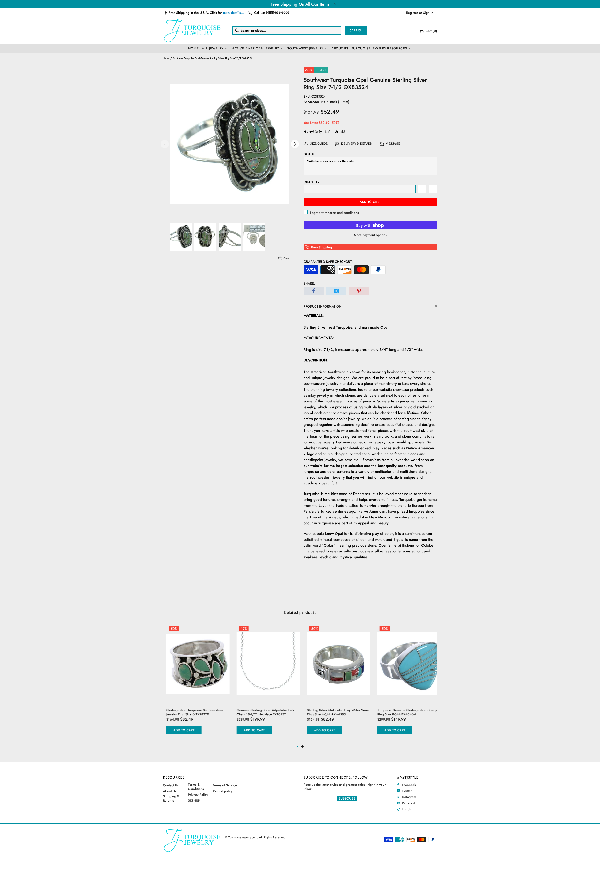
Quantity (311, 182)
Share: (309, 283)
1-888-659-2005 (277, 13)
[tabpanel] (335, 683)
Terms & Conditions (196, 786)
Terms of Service (225, 785)
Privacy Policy (198, 794)
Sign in (428, 13)
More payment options (370, 235)
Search (356, 30)
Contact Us (171, 785)
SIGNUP (194, 800)
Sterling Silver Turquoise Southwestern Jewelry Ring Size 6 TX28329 (191, 712)
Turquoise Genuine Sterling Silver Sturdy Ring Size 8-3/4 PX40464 (404, 712)
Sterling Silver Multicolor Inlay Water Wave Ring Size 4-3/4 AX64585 (335, 712)
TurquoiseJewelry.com (192, 30)
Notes (309, 154)
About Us (169, 791)
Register (412, 13)
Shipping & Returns (171, 798)
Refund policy (223, 791)
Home (166, 58)
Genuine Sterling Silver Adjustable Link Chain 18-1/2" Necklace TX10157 (262, 712)
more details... (233, 13)
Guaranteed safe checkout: (328, 261)
